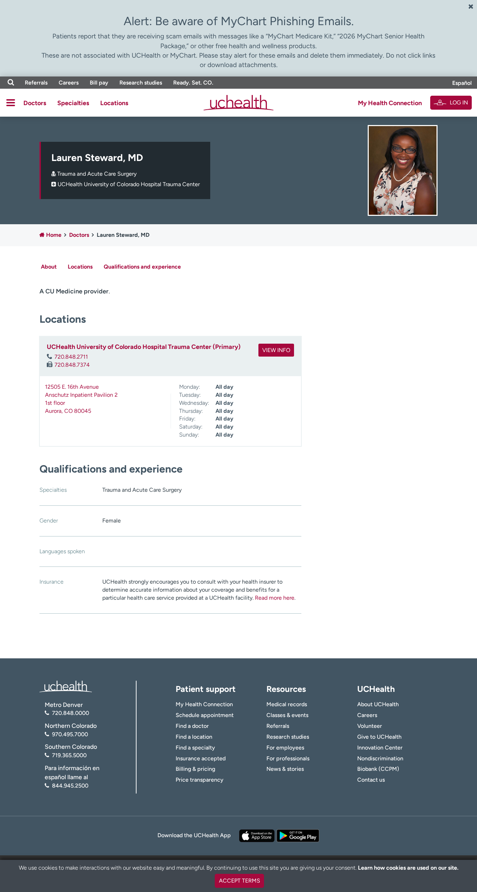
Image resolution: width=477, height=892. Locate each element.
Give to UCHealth (379, 736)
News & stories (285, 769)
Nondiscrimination (380, 758)
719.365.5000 (69, 755)
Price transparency (199, 779)
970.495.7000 (70, 734)
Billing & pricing (195, 769)
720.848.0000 (70, 713)
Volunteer (369, 726)
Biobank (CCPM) (378, 769)
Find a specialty (195, 747)
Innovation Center (380, 747)
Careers (69, 82)
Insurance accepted (201, 758)
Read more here (274, 597)
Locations (114, 103)
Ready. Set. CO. (193, 82)
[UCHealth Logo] (65, 685)
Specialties (73, 103)
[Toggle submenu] (11, 103)
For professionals (287, 758)
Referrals (36, 82)
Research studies (140, 82)
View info (276, 350)
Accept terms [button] (239, 880)
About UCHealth (378, 704)
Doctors (34, 103)
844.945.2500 (70, 785)
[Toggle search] (10, 83)
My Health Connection (390, 103)
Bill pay (99, 82)
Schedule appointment (205, 715)
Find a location (194, 736)
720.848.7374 (72, 364)
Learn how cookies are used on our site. (408, 867)
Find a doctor (192, 726)
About (49, 266)
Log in (459, 102)
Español (462, 83)
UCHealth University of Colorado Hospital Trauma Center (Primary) (144, 347)
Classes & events (287, 715)
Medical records (286, 704)
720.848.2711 (71, 356)
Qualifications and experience (142, 266)
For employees (285, 747)
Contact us (371, 779)
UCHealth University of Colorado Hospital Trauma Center (129, 184)
